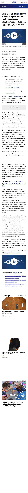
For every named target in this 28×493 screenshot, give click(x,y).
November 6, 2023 (10, 93)
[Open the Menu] (2, 2)
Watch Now (23, 2)
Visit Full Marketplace (21, 295)
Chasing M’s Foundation (13, 96)
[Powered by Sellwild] (24, 380)
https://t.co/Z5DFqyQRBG (12, 87)
